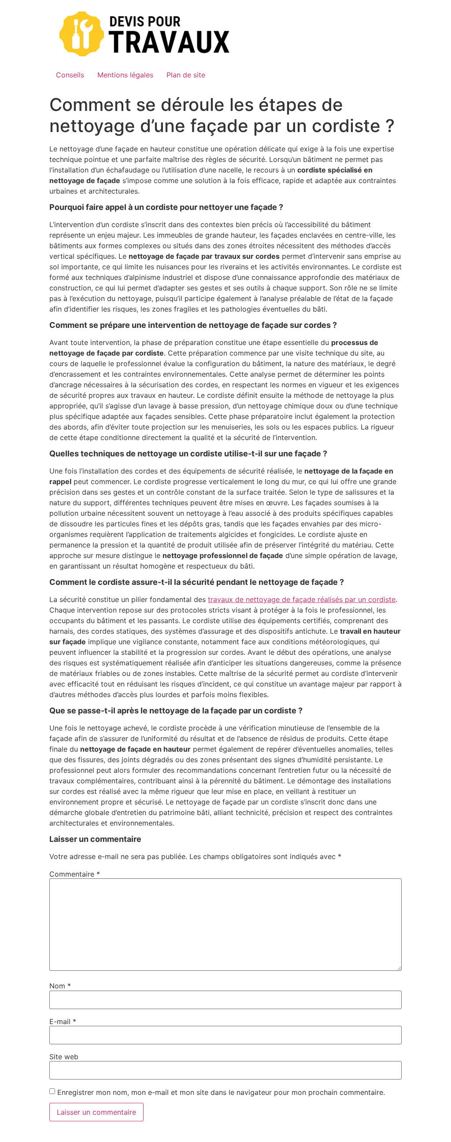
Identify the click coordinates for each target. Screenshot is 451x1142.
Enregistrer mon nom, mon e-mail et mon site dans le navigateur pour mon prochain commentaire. (221, 1092)
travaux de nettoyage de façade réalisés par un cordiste (302, 599)
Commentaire (74, 874)
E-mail (62, 1021)
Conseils (70, 74)
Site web (63, 1056)
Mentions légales (125, 74)
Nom (60, 985)
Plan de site (185, 74)
